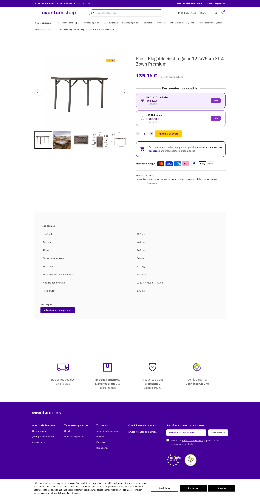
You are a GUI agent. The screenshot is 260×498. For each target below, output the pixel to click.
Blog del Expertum (74, 436)
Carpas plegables (43, 23)
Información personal (107, 431)
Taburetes (147, 22)
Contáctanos (38, 442)
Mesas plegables (91, 22)
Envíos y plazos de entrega (142, 431)
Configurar (164, 488)
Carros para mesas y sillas (210, 22)
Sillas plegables (111, 22)
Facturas (100, 442)
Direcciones (102, 447)
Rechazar (193, 488)
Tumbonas (161, 22)
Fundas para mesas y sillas (182, 22)
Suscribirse (218, 432)
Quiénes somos (40, 431)
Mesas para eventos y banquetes (162, 179)
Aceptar (222, 488)
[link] (216, 13)
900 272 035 (203, 3)
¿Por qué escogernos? (43, 436)
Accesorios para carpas (69, 22)
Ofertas (68, 431)
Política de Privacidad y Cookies (65, 493)
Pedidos (100, 436)
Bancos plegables (130, 22)
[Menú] (37, 13)
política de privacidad (192, 440)
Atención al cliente (186, 3)
